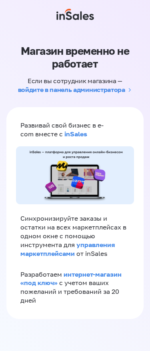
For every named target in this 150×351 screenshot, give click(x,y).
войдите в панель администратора (71, 90)
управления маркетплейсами (67, 249)
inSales (75, 134)
